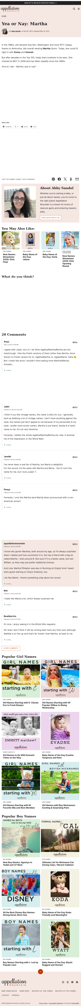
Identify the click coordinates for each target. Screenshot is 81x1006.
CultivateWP (75, 1003)
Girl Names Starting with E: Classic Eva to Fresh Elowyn (21, 703)
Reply (75, 342)
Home (4, 16)
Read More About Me (51, 218)
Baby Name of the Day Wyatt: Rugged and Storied (57, 963)
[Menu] (78, 9)
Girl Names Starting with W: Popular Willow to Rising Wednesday (56, 705)
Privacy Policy (43, 1003)
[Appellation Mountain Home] (10, 9)
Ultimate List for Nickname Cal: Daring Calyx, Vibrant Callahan (58, 863)
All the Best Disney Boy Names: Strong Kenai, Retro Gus (19, 913)
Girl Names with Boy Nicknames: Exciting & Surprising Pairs (59, 806)
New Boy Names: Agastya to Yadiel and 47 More (17, 863)
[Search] (74, 9)
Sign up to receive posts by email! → (40, 3)
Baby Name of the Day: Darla (50, 255)
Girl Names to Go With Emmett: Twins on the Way (19, 756)
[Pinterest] (77, 982)
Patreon (15, 995)
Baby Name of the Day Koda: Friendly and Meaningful (57, 913)
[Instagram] (63, 982)
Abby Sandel (16, 31)
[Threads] (67, 982)
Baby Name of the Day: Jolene (30, 257)
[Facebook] (72, 982)
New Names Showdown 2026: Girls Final (9, 258)
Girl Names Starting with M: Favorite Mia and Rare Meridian (19, 806)
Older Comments (10, 648)
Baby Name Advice (9, 991)
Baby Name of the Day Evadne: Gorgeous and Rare (58, 756)
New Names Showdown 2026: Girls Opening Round (68, 261)
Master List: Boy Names (65, 991)
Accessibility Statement (56, 1003)
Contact (5, 995)
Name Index (24, 991)
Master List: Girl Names (42, 991)
